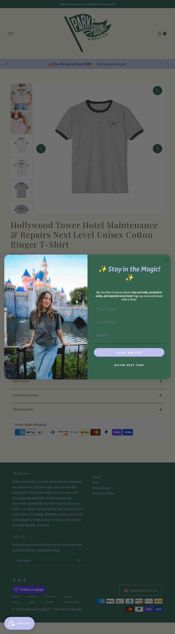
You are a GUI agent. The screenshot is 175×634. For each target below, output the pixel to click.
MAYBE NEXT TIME (129, 365)
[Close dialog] (166, 259)
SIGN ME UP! (129, 352)
